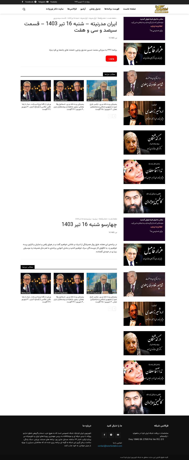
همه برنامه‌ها (101, 18)
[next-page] (114, 116)
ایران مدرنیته (92, 18)
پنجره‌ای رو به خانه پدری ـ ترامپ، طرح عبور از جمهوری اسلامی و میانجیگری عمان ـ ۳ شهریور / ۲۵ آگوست (103, 107)
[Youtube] (47, 2)
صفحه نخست (111, 18)
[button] (24, 9)
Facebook (29, 2)
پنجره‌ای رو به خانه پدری (61, 100)
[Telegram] (35, 2)
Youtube (53, 2)
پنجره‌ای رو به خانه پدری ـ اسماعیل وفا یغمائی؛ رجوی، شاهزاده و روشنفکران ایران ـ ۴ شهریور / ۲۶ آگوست (69, 107)
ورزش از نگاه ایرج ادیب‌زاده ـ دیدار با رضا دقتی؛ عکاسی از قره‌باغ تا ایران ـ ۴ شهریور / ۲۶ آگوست (36, 107)
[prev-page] (110, 116)
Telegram (42, 2)
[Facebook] (22, 2)
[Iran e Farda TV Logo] (161, 9)
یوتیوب (111, 58)
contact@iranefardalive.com (110, 446)
